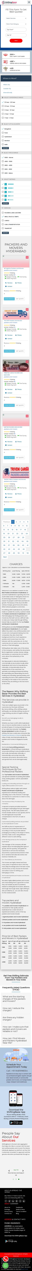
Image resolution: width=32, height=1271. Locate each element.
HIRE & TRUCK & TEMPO (12, 217)
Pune (6, 133)
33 (18, 541)
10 (19, 526)
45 (19, 549)
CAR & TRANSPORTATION (12, 224)
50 (19, 553)
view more (5, 148)
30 (4, 541)
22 (17, 533)
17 (21, 530)
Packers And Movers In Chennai (11, 735)
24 (27, 533)
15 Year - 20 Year (10, 102)
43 (9, 549)
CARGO (7, 220)
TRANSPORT (8, 228)
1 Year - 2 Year (9, 118)
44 (14, 549)
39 (18, 545)
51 (23, 553)
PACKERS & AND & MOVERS (13, 213)
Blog (17, 1218)
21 (13, 533)
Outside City (7, 88)
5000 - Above (9, 157)
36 (4, 545)
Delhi (6, 144)
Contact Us (8, 1218)
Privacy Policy (9, 1216)
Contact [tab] (9, 286)
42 (4, 549)
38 (14, 545)
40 (23, 545)
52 (28, 553)
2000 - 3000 (8, 169)
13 (4, 530)
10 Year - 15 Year (10, 106)
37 (9, 545)
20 (8, 533)
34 (23, 541)
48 (9, 553)
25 (4, 537)
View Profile (9, 299)
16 (16, 530)
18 (25, 530)
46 (24, 549)
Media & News (20, 1214)
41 (27, 545)
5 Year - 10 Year (9, 110)
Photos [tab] (19, 283)
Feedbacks (19, 1212)
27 (14, 537)
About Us (7, 1212)
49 (14, 553)
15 (12, 530)
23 (22, 533)
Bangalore (8, 129)
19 (4, 533)
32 (13, 541)
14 (8, 530)
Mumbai (7, 140)
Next (5, 557)
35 (27, 541)
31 (8, 541)
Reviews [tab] (9, 283)
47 (4, 553)
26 (9, 537)
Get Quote (20, 299)
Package (7, 1214)
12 (27, 526)
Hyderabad (8, 137)
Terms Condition (21, 1216)
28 (18, 537)
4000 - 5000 (8, 161)
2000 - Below (9, 173)
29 (23, 537)
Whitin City (6, 84)
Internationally (7, 92)
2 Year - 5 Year (9, 114)
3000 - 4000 (8, 165)
